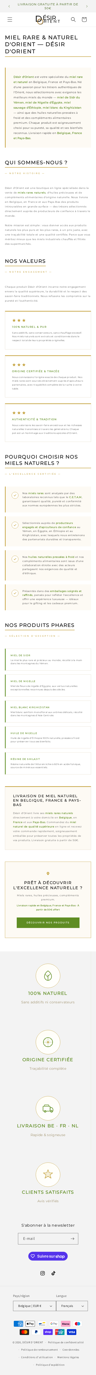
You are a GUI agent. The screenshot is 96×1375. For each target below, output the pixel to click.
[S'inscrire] (72, 1238)
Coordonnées (71, 1349)
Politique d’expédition (50, 1364)
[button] (9, 19)
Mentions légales (68, 1357)
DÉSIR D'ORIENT (32, 1342)
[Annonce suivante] (86, 6)
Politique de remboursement (39, 1349)
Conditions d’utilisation (37, 1357)
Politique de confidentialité (66, 1342)
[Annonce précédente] (9, 6)
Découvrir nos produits (48, 922)
